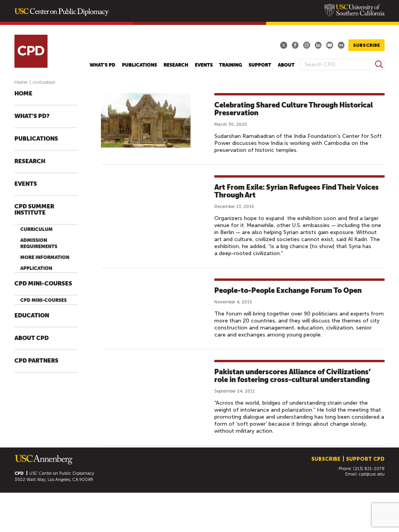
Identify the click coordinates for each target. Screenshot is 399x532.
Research (176, 65)
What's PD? (31, 116)
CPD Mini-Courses (43, 283)
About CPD (31, 338)
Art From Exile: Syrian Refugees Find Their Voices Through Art (296, 191)
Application (36, 268)
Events (204, 65)
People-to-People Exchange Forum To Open (288, 290)
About (286, 65)
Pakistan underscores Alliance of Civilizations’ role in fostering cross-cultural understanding (292, 376)
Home (21, 82)
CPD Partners (36, 361)
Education (31, 315)
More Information (44, 257)
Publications (139, 65)
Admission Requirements (38, 243)
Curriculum (36, 229)
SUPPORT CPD (365, 459)
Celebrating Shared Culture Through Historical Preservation (293, 109)
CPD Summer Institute (34, 209)
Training (230, 65)
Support (260, 65)
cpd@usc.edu (372, 474)
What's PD (102, 65)
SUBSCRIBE (366, 45)
